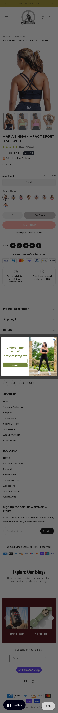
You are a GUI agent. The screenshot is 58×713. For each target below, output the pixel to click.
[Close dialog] (54, 339)
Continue (15, 365)
